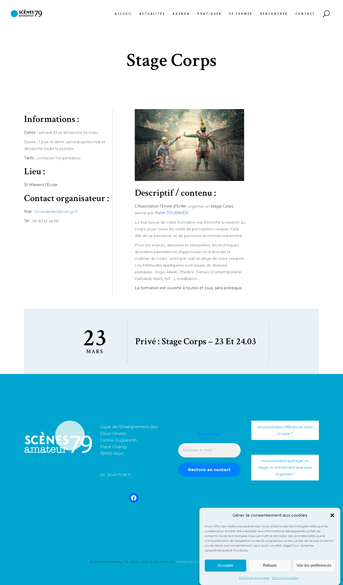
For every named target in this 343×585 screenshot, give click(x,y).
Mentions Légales (285, 578)
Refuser (270, 565)
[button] (332, 515)
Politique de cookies (254, 578)
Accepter (225, 565)
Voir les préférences (314, 565)
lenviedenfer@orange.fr (56, 211)
